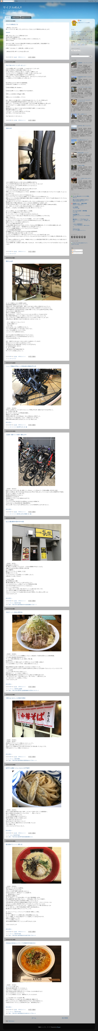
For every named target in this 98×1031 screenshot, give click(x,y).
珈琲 (79, 44)
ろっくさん (9, 986)
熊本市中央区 (18, 603)
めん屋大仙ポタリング (82, 139)
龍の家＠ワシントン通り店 (14, 844)
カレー (75, 35)
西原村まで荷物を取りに (78, 204)
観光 (83, 44)
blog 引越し (75, 212)
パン (81, 37)
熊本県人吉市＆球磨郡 (22, 514)
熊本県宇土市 (20, 427)
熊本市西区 (17, 758)
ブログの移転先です (12, 24)
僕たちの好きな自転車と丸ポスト (81, 200)
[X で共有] (31, 57)
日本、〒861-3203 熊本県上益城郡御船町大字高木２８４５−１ (24, 690)
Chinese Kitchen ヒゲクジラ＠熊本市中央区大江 (21, 943)
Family (72, 31)
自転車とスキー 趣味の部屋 (80, 203)
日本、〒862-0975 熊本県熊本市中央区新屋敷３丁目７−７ (23, 604)
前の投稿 (65, 1018)
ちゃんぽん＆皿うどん (85, 32)
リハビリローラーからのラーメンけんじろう (84, 101)
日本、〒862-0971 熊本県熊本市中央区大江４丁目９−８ (22, 1013)
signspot (8, 32)
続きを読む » (9, 422)
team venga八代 (80, 31)
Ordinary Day (76, 229)
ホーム (7, 17)
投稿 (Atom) (11, 1021)
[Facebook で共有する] (33, 57)
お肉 (72, 32)
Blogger (58, 1027)
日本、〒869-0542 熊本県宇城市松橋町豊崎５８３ (21, 836)
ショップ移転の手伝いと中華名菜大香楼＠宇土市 (21, 366)
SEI (80, 20)
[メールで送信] (29, 57)
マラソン (87, 37)
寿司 (81, 43)
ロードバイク (13, 253)
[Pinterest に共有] (34, 57)
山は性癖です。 (76, 214)
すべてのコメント (77, 252)
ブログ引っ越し (76, 208)
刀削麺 (90, 41)
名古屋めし (76, 43)
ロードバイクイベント (80, 41)
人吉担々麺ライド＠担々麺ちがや (16, 434)
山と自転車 (75, 207)
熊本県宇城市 (16, 835)
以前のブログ (15, 17)
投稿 (74, 250)
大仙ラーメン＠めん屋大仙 (14, 612)
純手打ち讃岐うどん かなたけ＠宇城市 (18, 768)
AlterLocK (9, 128)
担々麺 (25, 427)
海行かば (75, 197)
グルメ (82, 35)
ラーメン (12, 603)
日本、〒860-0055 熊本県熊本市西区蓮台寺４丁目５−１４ (23, 760)
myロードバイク (26, 17)
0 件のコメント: (22, 57)
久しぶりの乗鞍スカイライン (79, 230)
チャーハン (76, 37)
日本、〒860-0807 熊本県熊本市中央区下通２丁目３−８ (22, 935)
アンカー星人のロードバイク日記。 (81, 196)
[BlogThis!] (30, 57)
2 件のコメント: (22, 120)
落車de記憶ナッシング (82, 152)
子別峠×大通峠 (81, 165)
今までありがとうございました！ (16, 65)
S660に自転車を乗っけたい (79, 201)
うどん (11, 835)
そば (77, 32)
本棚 (89, 43)
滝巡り (75, 44)
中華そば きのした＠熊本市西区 (15, 698)
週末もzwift (9, 261)
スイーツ (90, 35)
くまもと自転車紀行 (77, 224)
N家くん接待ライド (82, 114)
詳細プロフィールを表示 (84, 22)
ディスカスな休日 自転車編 (80, 210)
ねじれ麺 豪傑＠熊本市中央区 (15, 521)
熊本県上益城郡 (18, 688)
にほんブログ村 (75, 244)
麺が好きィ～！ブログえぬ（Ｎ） (81, 219)
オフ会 (90, 34)
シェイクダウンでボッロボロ (84, 87)
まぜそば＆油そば (81, 34)
